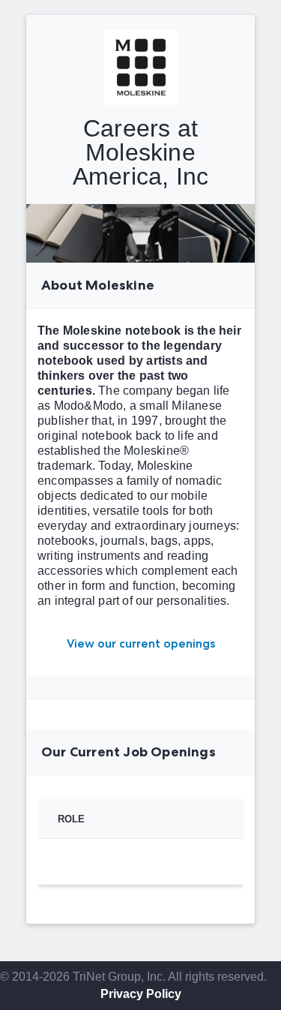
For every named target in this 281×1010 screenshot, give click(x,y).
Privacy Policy (140, 993)
